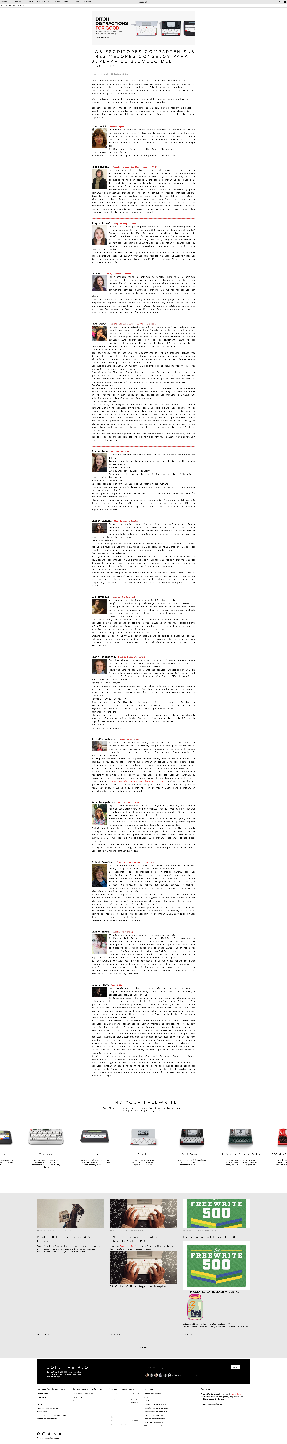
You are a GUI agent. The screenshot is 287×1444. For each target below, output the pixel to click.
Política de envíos (153, 1401)
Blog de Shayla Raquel (126, 224)
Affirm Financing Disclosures (158, 1426)
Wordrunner (42, 1412)
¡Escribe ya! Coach (130, 739)
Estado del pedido (152, 1394)
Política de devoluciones (156, 1408)
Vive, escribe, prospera (120, 274)
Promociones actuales (118, 1424)
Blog (110, 1406)
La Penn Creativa (120, 452)
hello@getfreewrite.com (212, 1404)
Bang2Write (116, 985)
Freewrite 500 (127, 1246)
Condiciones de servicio (155, 1412)
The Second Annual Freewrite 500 (209, 1237)
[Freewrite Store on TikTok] (49, 1433)
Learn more (43, 1335)
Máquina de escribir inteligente (52, 1401)
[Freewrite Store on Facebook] (38, 1433)
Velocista (77, 1397)
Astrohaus (236, 1394)
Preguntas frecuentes (154, 1422)
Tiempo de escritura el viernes (123, 1420)
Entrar (279, 2)
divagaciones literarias (130, 802)
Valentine (41, 1397)
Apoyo (146, 1397)
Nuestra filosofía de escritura (123, 1399)
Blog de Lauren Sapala (126, 521)
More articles (143, 1347)
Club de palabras (116, 1413)
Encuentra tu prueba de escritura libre (124, 1395)
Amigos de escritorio (47, 1419)
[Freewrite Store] (143, 2)
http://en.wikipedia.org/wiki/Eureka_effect (137, 781)
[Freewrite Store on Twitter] (54, 1433)
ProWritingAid (117, 127)
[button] (7, 2)
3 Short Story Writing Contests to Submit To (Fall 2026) (137, 1239)
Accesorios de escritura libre (51, 1415)
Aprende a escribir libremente (123, 1403)
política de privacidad (155, 1404)
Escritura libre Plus (83, 1394)
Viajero (40, 1404)
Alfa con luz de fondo (47, 1408)
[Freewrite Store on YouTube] (60, 1433)
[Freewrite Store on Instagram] (43, 1433)
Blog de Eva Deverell (124, 597)
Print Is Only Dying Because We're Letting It (64, 1239)
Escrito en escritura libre (121, 1410)
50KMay (111, 1417)
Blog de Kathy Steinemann (131, 657)
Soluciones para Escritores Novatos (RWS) (135, 167)
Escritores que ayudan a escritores (136, 862)
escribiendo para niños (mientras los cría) (133, 324)
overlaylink (143, 28)
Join (235, 1367)
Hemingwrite (42, 1394)
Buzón (75, 1401)
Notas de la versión (153, 1415)
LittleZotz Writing (123, 932)
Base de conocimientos (154, 1419)
